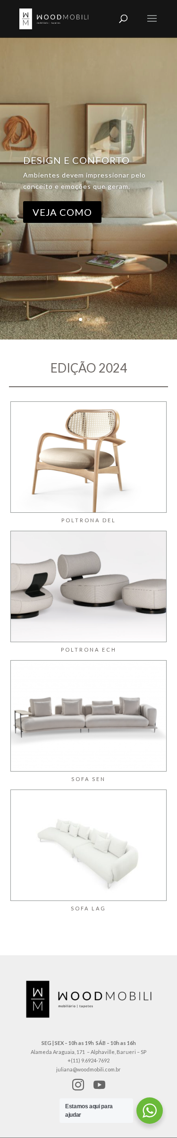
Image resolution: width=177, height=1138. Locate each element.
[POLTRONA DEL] (88, 457)
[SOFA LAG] (88, 845)
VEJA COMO (62, 212)
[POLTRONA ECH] (88, 586)
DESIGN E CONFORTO (76, 160)
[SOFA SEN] (88, 716)
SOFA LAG (88, 908)
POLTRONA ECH (89, 649)
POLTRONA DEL (88, 520)
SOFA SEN (88, 779)
